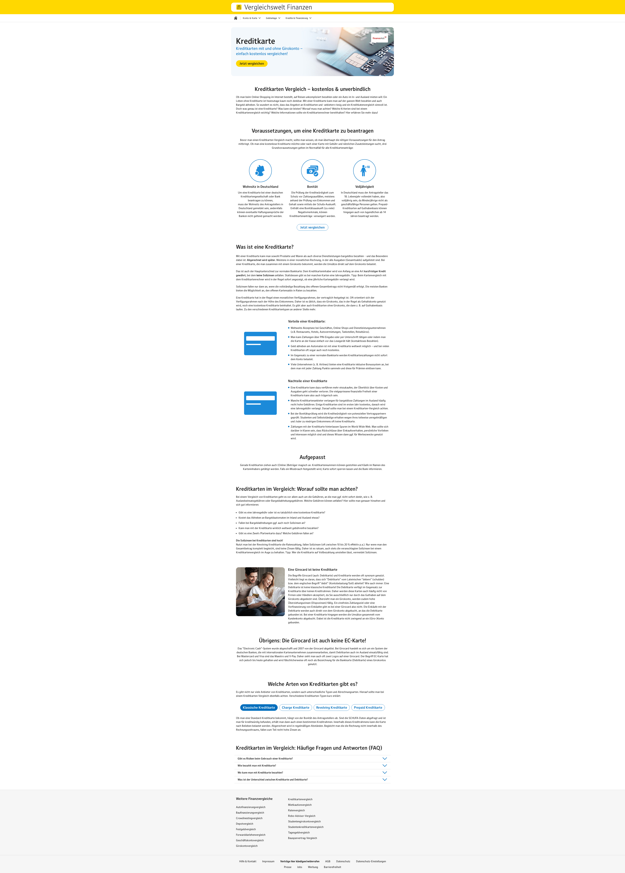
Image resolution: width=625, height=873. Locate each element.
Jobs (299, 867)
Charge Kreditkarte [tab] (295, 707)
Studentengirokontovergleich (304, 821)
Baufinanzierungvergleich (250, 812)
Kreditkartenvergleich (300, 799)
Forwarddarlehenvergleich (250, 834)
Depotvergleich (244, 823)
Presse (287, 867)
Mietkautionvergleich (300, 804)
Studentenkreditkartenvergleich (306, 827)
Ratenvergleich (296, 810)
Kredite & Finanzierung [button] (297, 18)
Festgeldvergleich (246, 829)
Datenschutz (343, 861)
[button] (252, 63)
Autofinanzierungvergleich (250, 807)
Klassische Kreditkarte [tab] (259, 707)
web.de (239, 7)
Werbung (313, 867)
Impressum (268, 861)
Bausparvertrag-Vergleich (302, 838)
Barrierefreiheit (332, 867)
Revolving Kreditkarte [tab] (331, 707)
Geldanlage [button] (272, 18)
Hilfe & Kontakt (247, 861)
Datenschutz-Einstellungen (371, 861)
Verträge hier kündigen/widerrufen (299, 861)
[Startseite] (235, 18)
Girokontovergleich (247, 845)
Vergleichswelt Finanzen (278, 7)
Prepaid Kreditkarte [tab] (368, 707)
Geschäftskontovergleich (250, 840)
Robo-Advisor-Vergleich (301, 815)
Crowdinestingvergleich (249, 818)
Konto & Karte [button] (250, 18)
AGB (327, 861)
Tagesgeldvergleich (299, 832)
